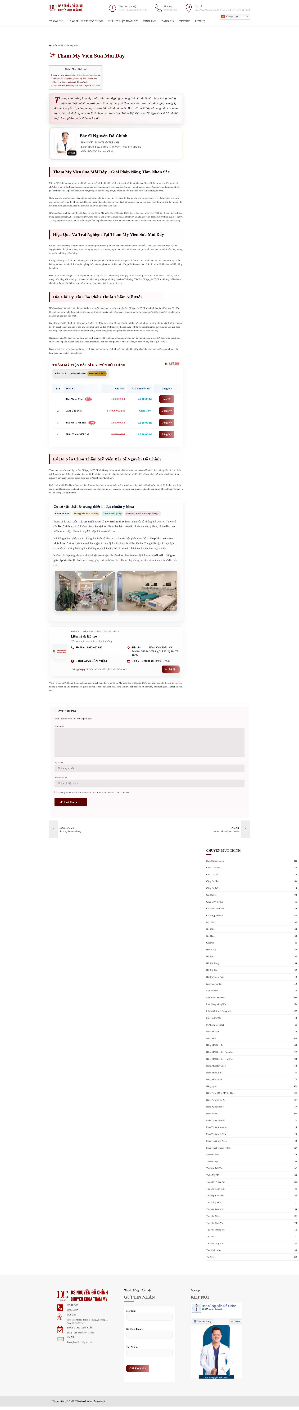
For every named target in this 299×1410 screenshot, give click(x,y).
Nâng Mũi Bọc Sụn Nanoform (220, 1052)
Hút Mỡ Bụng (212, 963)
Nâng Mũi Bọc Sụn (215, 1045)
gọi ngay (80, 669)
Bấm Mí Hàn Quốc (215, 861)
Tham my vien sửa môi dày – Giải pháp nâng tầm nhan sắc (76, 75)
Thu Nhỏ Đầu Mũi (214, 1209)
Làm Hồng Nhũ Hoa (215, 997)
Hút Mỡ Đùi (212, 970)
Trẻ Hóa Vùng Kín (214, 1243)
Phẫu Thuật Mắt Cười (216, 1134)
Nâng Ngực (211, 1086)
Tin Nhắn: (132, 1347)
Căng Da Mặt (212, 881)
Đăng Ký (167, 399)
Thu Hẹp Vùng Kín (215, 1195)
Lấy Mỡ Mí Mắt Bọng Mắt (218, 1011)
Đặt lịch (173, 669)
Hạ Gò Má (211, 949)
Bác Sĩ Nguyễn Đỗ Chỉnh (86, 21)
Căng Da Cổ (212, 874)
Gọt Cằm (210, 929)
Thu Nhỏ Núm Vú (214, 1223)
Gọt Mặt (210, 942)
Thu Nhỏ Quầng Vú (215, 1229)
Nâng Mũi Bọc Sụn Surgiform (220, 1059)
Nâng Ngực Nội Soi (215, 1106)
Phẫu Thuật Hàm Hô (215, 1120)
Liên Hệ (200, 21)
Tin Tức (184, 21)
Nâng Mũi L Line (214, 1072)
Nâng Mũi (211, 1038)
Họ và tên (59, 762)
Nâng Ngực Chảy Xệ (215, 1100)
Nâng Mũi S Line (214, 1079)
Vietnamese (231, 16)
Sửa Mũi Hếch (213, 1154)
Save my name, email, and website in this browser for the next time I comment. (93, 792)
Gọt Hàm (210, 936)
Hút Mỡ (210, 956)
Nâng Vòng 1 (212, 1113)
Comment (59, 726)
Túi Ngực (210, 1257)
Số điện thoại (61, 777)
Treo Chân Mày (213, 1250)
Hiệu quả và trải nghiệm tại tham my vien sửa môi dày (74, 78)
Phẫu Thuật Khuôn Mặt (217, 1127)
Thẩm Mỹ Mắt (213, 1175)
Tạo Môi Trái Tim (214, 1168)
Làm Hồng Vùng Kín (216, 1004)
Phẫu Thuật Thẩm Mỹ (123, 21)
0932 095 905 (94, 647)
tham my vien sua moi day (90, 56)
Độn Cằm (210, 922)
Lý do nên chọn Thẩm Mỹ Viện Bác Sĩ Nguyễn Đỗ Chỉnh (75, 85)
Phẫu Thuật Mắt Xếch (216, 1141)
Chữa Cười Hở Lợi (215, 901)
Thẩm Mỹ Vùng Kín (215, 1182)
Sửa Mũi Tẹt (212, 1161)
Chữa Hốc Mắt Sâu (215, 908)
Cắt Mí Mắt (211, 895)
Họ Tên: (131, 1310)
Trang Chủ (56, 21)
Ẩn (84, 69)
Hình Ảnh (149, 21)
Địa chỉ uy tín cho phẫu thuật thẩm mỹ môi (69, 82)
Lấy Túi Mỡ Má (213, 1018)
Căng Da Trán (212, 888)
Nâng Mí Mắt (212, 1031)
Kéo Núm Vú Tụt (214, 984)
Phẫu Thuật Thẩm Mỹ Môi (65, 45)
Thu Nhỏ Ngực (213, 1216)
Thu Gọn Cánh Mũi (215, 1188)
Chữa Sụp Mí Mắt (214, 915)
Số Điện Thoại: (134, 1329)
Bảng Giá (167, 21)
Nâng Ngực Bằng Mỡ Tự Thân (220, 1093)
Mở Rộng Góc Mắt (215, 1025)
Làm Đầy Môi (212, 990)
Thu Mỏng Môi (213, 1202)
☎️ (278, 1368)
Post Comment (72, 802)
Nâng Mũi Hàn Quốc (216, 1065)
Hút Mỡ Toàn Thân (215, 977)
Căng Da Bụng (213, 867)
